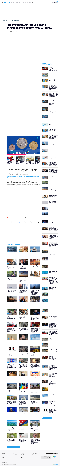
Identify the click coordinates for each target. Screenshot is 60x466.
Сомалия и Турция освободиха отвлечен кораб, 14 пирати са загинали (23, 403)
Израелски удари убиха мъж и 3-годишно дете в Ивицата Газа (23, 353)
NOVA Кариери (33, 454)
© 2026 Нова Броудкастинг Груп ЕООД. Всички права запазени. (9, 464)
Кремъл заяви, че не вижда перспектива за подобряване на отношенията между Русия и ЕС (35, 441)
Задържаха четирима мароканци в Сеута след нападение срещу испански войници (35, 391)
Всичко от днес (4, 454)
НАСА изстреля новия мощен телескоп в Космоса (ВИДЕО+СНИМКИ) (11, 342)
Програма (18, 2)
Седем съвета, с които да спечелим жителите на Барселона (11, 402)
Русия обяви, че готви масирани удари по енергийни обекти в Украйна (34, 354)
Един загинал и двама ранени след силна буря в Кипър (35, 402)
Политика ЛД (39, 461)
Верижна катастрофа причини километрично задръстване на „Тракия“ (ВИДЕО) (53, 222)
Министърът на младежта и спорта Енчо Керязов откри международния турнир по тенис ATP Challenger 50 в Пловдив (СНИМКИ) (53, 280)
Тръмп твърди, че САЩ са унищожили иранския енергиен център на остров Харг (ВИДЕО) (23, 267)
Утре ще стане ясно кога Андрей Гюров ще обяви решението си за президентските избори (53, 244)
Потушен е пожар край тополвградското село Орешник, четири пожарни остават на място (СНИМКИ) (53, 252)
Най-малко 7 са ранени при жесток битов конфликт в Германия (11, 278)
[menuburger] (2, 2)
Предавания (23, 454)
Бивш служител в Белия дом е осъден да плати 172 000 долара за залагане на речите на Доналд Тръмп (35, 428)
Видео (3, 457)
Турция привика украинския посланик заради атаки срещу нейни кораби (23, 428)
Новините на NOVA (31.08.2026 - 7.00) (52, 130)
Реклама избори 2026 (7, 461)
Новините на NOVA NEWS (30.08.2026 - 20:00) (53, 272)
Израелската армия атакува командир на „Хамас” (11, 390)
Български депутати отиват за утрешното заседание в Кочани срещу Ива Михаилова (11, 317)
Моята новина (4, 456)
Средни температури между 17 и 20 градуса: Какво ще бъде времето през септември (53, 390)
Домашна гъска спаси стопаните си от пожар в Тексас (11, 440)
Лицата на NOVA (14, 454)
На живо (29, 2)
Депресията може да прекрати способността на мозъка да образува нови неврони (34, 292)
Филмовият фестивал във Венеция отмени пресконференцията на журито (11, 330)
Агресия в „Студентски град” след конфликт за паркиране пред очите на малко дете (53, 95)
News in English (33, 456)
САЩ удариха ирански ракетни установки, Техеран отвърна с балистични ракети (53, 69)
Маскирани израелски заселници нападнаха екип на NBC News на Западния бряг (11, 378)
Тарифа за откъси (20, 461)
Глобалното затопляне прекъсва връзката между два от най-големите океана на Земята (11, 428)
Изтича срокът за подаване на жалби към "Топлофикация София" (53, 157)
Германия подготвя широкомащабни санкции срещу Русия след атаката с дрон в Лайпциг (35, 379)
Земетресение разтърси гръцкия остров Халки (22, 440)
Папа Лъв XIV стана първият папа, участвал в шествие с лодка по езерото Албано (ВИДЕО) (53, 403)
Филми (22, 457)
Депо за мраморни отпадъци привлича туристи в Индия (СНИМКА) (22, 414)
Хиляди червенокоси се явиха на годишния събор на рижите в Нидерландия (23, 254)
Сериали (22, 456)
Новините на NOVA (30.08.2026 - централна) (52, 288)
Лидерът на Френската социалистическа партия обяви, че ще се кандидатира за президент (35, 330)
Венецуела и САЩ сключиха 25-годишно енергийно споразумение (11, 354)
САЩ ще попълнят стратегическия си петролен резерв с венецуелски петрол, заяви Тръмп (34, 317)
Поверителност (35, 461)
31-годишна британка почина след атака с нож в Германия (23, 291)
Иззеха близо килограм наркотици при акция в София (53, 344)
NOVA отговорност (34, 453)
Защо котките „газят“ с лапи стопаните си (35, 278)
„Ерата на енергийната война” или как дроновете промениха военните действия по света (23, 279)
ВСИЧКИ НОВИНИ (47, 418)
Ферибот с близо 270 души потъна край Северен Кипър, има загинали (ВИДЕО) (34, 342)
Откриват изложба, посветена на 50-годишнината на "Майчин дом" (53, 151)
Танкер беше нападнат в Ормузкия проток (11, 291)
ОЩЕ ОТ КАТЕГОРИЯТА (13, 446)
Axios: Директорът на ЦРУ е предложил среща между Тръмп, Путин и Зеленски (23, 391)
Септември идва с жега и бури (53, 177)
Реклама (3, 461)
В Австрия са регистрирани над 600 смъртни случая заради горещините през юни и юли (35, 305)
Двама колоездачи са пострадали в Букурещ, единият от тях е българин (23, 317)
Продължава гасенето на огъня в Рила (53, 74)
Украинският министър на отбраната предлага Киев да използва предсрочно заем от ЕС (23, 342)
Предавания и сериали (15, 456)
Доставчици (24, 461)
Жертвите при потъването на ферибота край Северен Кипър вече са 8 (35, 254)
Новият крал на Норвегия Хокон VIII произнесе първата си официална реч (35, 414)
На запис (24, 2)
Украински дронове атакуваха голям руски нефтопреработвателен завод (35, 366)
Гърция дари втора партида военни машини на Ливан (23, 329)
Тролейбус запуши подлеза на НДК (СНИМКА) (52, 266)
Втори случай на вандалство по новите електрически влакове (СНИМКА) (53, 295)
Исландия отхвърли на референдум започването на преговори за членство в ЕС (11, 366)
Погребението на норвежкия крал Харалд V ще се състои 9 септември (23, 304)
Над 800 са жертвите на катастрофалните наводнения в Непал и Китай (23, 366)
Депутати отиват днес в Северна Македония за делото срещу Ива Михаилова (11, 267)
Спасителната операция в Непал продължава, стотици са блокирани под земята (11, 255)
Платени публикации (4, 462)
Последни (3, 453)
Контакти (27, 461)
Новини (13, 2)
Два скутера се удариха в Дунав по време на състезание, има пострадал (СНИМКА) (53, 367)
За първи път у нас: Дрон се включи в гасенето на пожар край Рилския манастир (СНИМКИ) (53, 351)
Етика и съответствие (50, 461)
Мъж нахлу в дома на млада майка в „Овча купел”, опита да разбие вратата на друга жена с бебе (53, 87)
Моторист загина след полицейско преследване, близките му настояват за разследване (53, 102)
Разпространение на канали (13, 461)
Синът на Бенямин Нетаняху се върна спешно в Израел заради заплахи (23, 378)
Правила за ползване (44, 461)
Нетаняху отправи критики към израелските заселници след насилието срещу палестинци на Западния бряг (11, 415)
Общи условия (31, 461)
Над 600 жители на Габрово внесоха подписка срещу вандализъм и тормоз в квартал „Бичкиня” (53, 110)
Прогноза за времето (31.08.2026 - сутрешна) (53, 124)
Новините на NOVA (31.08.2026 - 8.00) (52, 80)
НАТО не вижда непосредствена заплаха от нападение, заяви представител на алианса (11, 305)
